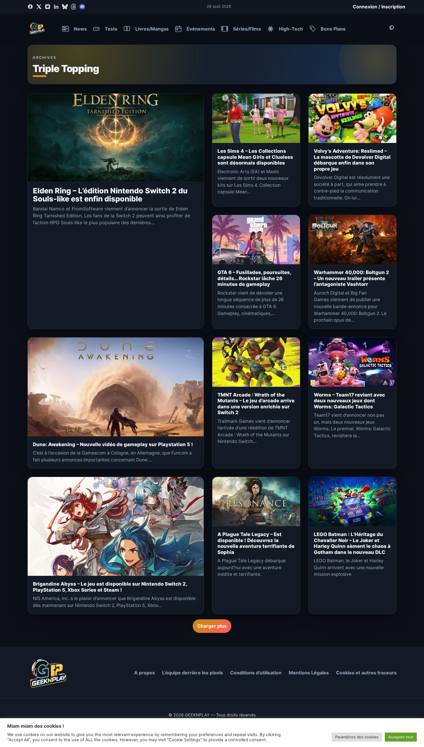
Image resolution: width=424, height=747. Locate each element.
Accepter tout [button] (400, 737)
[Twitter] (39, 7)
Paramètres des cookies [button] (356, 737)
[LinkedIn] (56, 7)
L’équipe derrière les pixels (192, 673)
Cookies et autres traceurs (366, 673)
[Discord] (82, 7)
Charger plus (212, 626)
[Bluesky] (65, 7)
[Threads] (73, 7)
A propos (144, 673)
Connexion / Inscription (379, 7)
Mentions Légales (309, 673)
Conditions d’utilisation (256, 673)
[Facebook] (30, 7)
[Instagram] (47, 7)
